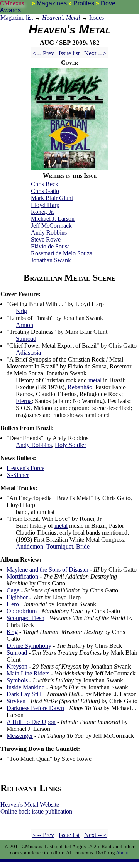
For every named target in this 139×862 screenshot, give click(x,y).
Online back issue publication (36, 811)
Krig (21, 311)
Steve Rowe (46, 239)
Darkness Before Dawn (35, 708)
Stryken (16, 701)
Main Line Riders (28, 673)
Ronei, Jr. (42, 211)
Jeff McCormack (51, 225)
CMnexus (12, 3)
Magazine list (16, 17)
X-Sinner (18, 475)
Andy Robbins (49, 232)
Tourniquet (59, 546)
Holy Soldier (70, 445)
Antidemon (29, 546)
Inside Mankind (26, 687)
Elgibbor (17, 597)
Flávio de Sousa (50, 246)
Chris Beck (44, 184)
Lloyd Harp (45, 205)
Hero (13, 604)
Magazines (52, 3)
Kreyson (17, 666)
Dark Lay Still (24, 694)
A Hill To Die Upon (31, 722)
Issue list (69, 53)
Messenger (20, 735)
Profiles (83, 3)
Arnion (24, 325)
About (122, 852)
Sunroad (26, 338)
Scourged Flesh (25, 618)
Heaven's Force (25, 468)
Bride (83, 546)
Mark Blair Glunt (52, 198)
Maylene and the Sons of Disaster (47, 569)
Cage (13, 590)
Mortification (22, 576)
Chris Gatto (45, 191)
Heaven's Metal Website (29, 804)
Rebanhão (80, 387)
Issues (96, 17)
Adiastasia (28, 352)
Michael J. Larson (53, 218)
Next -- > (95, 53)
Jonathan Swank (51, 260)
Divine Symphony (29, 645)
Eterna (24, 401)
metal (95, 380)
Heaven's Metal (61, 17)
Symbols (17, 680)
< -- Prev (43, 53)
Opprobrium (22, 611)
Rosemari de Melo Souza (61, 253)
